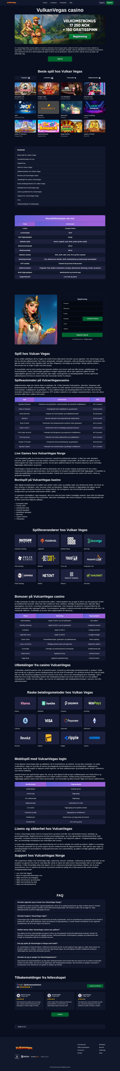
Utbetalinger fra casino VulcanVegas (29, 179)
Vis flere (60, 1014)
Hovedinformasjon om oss (25, 159)
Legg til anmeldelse (95, 986)
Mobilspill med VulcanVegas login (28, 188)
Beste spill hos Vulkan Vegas (26, 155)
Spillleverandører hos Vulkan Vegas (29, 171)
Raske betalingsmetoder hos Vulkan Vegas (31, 183)
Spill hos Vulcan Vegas (24, 167)
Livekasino (47, 77)
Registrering (21, 163)
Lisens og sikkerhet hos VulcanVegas (29, 192)
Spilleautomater (93, 77)
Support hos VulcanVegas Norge (28, 196)
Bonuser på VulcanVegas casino (27, 175)
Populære (24, 77)
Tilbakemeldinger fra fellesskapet (28, 204)
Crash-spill (70, 77)
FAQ (18, 200)
